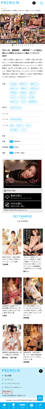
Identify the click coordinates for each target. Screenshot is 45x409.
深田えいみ (14, 88)
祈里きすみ (34, 88)
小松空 (4, 315)
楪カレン (26, 271)
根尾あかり (23, 84)
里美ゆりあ (14, 101)
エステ (23, 130)
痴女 (12, 125)
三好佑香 (5, 264)
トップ (3, 8)
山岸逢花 (13, 84)
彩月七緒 (13, 357)
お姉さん (20, 125)
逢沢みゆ (5, 357)
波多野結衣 (32, 101)
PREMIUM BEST (16, 119)
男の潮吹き (14, 130)
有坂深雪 (23, 93)
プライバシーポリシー (13, 387)
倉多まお (32, 93)
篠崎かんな (34, 84)
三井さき (23, 97)
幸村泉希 (26, 362)
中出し (28, 125)
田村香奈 (26, 318)
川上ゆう (13, 97)
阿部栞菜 (13, 93)
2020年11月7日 (15, 107)
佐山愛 (31, 97)
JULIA (23, 101)
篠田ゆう (24, 88)
